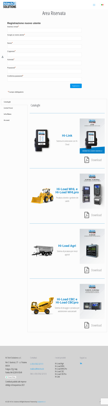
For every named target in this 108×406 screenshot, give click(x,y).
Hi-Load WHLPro (61, 368)
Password (11, 68)
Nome (10, 43)
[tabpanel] (67, 215)
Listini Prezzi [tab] (8, 108)
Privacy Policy (11, 377)
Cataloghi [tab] (7, 102)
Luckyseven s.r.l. (41, 402)
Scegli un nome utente (16, 35)
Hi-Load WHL (60, 366)
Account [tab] (7, 120)
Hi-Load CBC (59, 371)
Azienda (10, 59)
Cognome (11, 51)
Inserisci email (13, 27)
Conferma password (15, 76)
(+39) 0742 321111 (36, 363)
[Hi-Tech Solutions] (9, 4)
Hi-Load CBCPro (60, 374)
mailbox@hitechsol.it (37, 368)
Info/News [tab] (7, 114)
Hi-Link (57, 376)
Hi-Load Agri (59, 363)
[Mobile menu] (94, 5)
